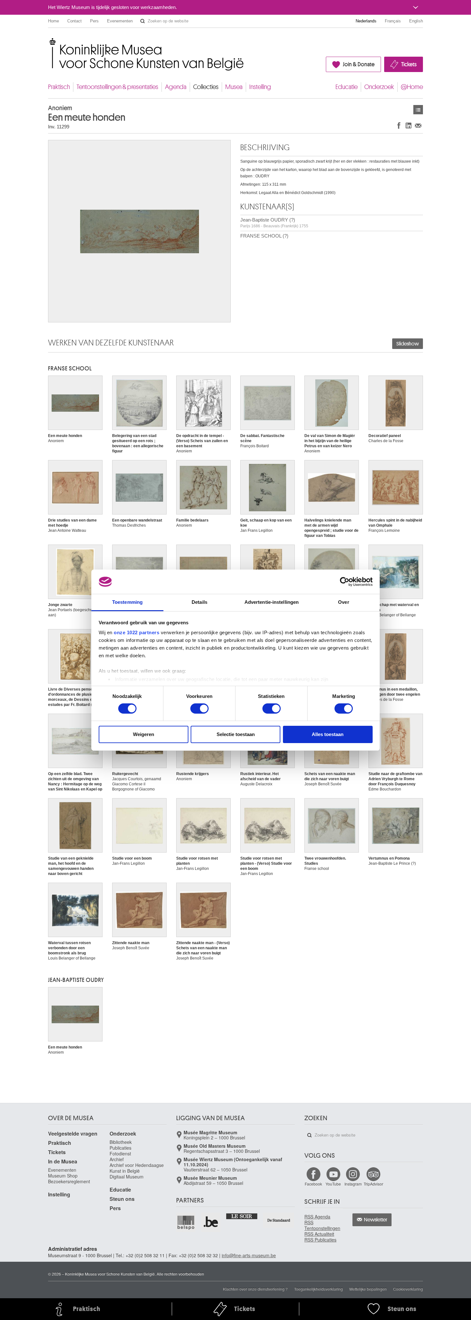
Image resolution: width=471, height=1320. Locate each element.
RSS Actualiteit (319, 1234)
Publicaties (120, 1148)
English (416, 21)
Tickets (409, 64)
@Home (412, 87)
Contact (74, 21)
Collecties (206, 87)
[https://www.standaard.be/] (279, 1220)
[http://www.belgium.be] (211, 1222)
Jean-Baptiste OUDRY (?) (274, 222)
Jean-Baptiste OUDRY (76, 980)
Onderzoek (379, 87)
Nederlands (366, 21)
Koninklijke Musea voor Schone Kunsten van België (49, 41)
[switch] (199, 708)
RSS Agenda (317, 1216)
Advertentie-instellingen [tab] (271, 602)
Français (393, 21)
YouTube (333, 1183)
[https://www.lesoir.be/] (242, 1216)
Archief (117, 1159)
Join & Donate (359, 64)
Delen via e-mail (418, 125)
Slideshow (407, 343)
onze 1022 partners (136, 632)
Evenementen (120, 21)
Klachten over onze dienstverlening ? (255, 1289)
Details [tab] (199, 602)
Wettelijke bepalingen (368, 1289)
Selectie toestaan (236, 734)
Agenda (175, 87)
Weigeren (143, 734)
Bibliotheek (121, 1142)
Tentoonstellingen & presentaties (117, 87)
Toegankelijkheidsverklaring (318, 1289)
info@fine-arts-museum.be (249, 1255)
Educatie (346, 87)
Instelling (260, 87)
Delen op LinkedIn (408, 125)
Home (53, 21)
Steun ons (122, 1199)
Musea (234, 87)
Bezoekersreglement (69, 1181)
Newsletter (375, 1219)
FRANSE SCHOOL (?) (264, 236)
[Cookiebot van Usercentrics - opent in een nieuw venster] (345, 582)
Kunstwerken (418, 109)
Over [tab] (343, 602)
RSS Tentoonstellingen (322, 1225)
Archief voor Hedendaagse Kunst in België (137, 1168)
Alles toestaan (327, 734)
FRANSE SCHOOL (70, 368)
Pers (94, 21)
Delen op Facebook (399, 125)
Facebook (313, 1183)
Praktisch (59, 87)
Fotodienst (120, 1153)
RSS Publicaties (320, 1240)
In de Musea (62, 1161)
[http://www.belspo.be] (186, 1222)
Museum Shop (63, 1175)
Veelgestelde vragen (72, 1133)
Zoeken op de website (142, 21)
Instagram (353, 1183)
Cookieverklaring (408, 1289)
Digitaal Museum (127, 1176)
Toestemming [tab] (127, 602)
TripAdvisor (373, 1183)
